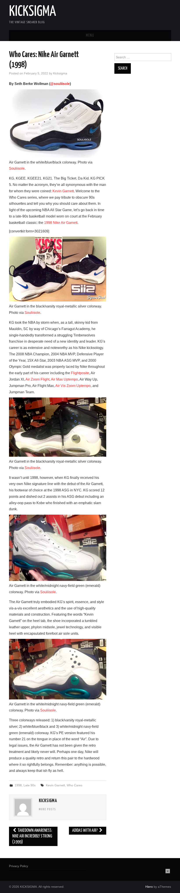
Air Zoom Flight (37, 379)
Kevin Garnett (63, 191)
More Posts (47, 809)
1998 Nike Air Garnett (60, 223)
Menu (90, 36)
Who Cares (74, 785)
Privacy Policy (18, 866)
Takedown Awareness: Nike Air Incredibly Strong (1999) (32, 836)
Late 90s (29, 785)
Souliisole (17, 168)
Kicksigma (60, 73)
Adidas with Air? (85, 830)
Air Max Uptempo (64, 379)
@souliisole (60, 84)
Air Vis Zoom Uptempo (73, 386)
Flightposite (80, 373)
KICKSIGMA (32, 12)
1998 (18, 785)
